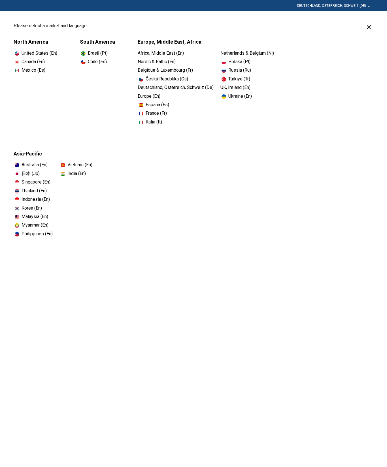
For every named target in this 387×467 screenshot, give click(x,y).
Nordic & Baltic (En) (157, 61)
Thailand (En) (34, 190)
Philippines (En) (37, 233)
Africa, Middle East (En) (161, 53)
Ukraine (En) (240, 96)
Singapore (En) (36, 182)
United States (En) (39, 53)
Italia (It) (154, 122)
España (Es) (157, 104)
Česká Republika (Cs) (167, 79)
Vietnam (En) (79, 164)
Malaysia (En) (35, 216)
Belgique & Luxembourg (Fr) (165, 70)
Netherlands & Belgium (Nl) (247, 53)
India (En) (76, 173)
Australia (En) (35, 164)
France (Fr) (156, 113)
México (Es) (33, 70)
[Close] (368, 27)
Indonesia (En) (36, 199)
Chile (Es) (97, 61)
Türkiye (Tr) (239, 79)
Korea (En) (32, 208)
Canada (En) (33, 61)
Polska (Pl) (239, 61)
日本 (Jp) (31, 173)
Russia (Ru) (239, 70)
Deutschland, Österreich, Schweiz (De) (331, 6)
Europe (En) (149, 96)
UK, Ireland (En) (235, 87)
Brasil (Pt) (98, 53)
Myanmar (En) (35, 225)
